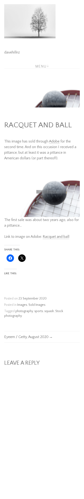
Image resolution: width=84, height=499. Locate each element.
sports (38, 311)
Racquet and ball (56, 237)
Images (22, 305)
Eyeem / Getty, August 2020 (26, 337)
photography (24, 311)
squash (49, 311)
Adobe (54, 141)
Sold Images (36, 305)
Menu (40, 66)
